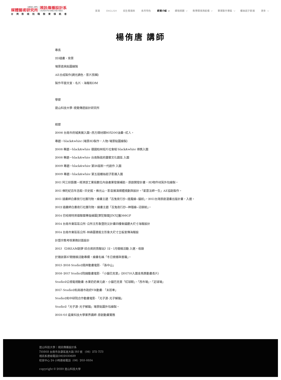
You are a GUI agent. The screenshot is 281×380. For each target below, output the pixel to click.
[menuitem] (98, 11)
